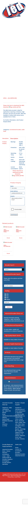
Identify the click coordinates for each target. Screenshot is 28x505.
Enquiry (12, 196)
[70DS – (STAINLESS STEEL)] (7, 227)
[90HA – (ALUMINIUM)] (7, 242)
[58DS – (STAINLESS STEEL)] (20, 227)
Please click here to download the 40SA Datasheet (18, 172)
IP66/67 (8, 299)
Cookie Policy (17, 477)
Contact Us (18, 449)
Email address (14, 191)
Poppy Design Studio (20, 475)
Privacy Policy (11, 477)
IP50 (7, 294)
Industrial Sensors (20, 455)
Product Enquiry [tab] (4, 142)
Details (8, 238)
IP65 (7, 297)
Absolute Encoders (20, 454)
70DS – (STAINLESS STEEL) (6, 230)
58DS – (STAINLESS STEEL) (18, 230)
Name (11, 186)
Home (16, 447)
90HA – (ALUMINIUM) (7, 246)
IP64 (7, 296)
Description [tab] (5, 138)
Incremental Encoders (15, 129)
